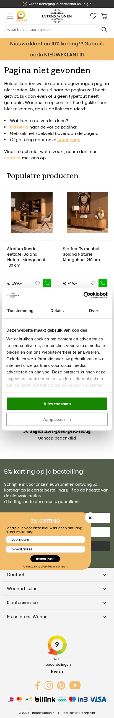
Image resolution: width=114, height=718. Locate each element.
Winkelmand (104, 15)
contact (12, 157)
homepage (68, 139)
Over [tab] (93, 310)
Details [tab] (57, 310)
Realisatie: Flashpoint (78, 713)
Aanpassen (54, 419)
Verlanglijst (93, 15)
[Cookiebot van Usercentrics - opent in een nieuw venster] (83, 295)
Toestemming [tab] (20, 310)
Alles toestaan (57, 404)
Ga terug (19, 127)
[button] (8, 234)
